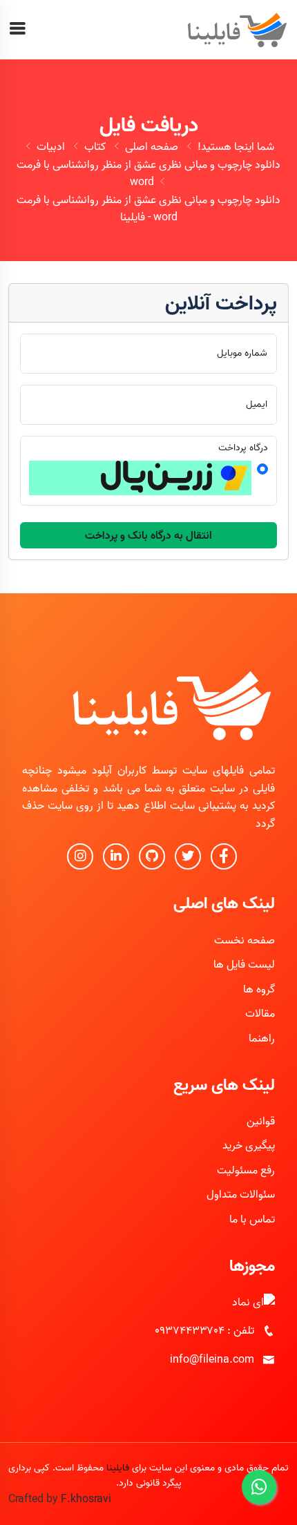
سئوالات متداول (241, 1194)
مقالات (260, 1013)
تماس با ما (252, 1219)
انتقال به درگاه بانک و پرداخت (148, 535)
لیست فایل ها (244, 964)
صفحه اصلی (151, 146)
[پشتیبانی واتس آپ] (259, 1487)
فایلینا (117, 1467)
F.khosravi (86, 1499)
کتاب (95, 146)
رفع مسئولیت (246, 1170)
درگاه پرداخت (243, 447)
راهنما (262, 1038)
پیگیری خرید (248, 1145)
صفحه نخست (244, 940)
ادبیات (51, 146)
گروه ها (259, 989)
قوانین (261, 1121)
